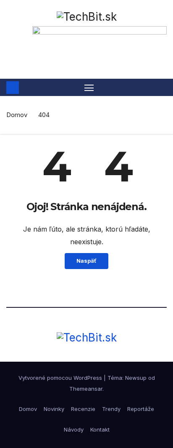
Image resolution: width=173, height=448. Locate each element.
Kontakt (100, 429)
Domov (16, 115)
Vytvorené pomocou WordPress (61, 377)
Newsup (136, 377)
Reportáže (140, 408)
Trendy (111, 408)
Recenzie (83, 408)
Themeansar (85, 388)
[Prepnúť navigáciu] (89, 87)
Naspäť (86, 261)
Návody (74, 429)
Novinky (54, 408)
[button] (161, 87)
